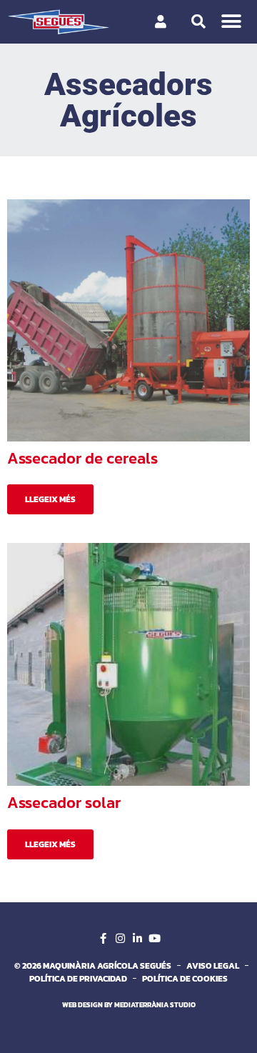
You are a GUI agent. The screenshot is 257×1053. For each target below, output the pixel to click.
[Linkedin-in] (137, 938)
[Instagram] (120, 938)
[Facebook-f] (102, 938)
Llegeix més (50, 499)
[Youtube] (154, 938)
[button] (232, 22)
